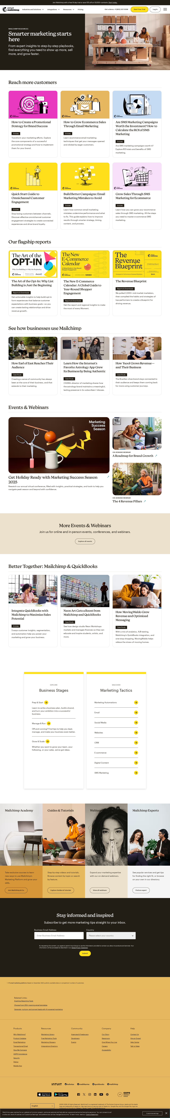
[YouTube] (101, 1095)
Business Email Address (45, 930)
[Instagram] (89, 1095)
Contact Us (134, 1034)
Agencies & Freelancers (79, 1034)
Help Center (134, 1042)
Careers (105, 1046)
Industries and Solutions (31, 9)
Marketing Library (47, 1034)
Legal (89, 1108)
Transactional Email (20, 1046)
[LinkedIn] (95, 1095)
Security (16, 1058)
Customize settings (152, 1113)
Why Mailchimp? (19, 1034)
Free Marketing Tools (49, 1038)
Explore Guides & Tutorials (61, 890)
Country (90, 930)
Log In (155, 9)
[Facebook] (78, 1095)
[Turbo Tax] (69, 1084)
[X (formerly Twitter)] (84, 1095)
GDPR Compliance (20, 1054)
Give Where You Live (109, 1042)
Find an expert (141, 890)
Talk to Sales (135, 1046)
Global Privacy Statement (80, 947)
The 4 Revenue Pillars (127, 501)
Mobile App (17, 1066)
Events (73, 1042)
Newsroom (106, 1038)
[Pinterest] (107, 1095)
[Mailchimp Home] (11, 9)
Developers (75, 1038)
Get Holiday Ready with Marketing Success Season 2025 (52, 479)
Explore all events (85, 541)
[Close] (166, 1113)
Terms (85, 1108)
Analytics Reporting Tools (23, 1001)
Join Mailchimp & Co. (16, 890)
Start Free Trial (139, 9)
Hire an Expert (135, 1038)
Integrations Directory (49, 1046)
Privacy (79, 1108)
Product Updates (19, 1038)
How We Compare (20, 1050)
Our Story (105, 1034)
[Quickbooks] (98, 1084)
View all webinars (100, 890)
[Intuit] (57, 1084)
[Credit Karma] (83, 1084)
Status (15, 1062)
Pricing (80, 9)
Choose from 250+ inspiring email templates (30, 1005)
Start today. (113, 2)
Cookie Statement (92, 1114)
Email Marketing (19, 1042)
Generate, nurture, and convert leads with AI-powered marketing (38, 1009)
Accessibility (106, 1050)
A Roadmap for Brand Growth (133, 455)
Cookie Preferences (98, 1108)
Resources (67, 9)
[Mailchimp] (112, 1084)
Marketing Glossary (48, 1042)
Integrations (52, 9)
